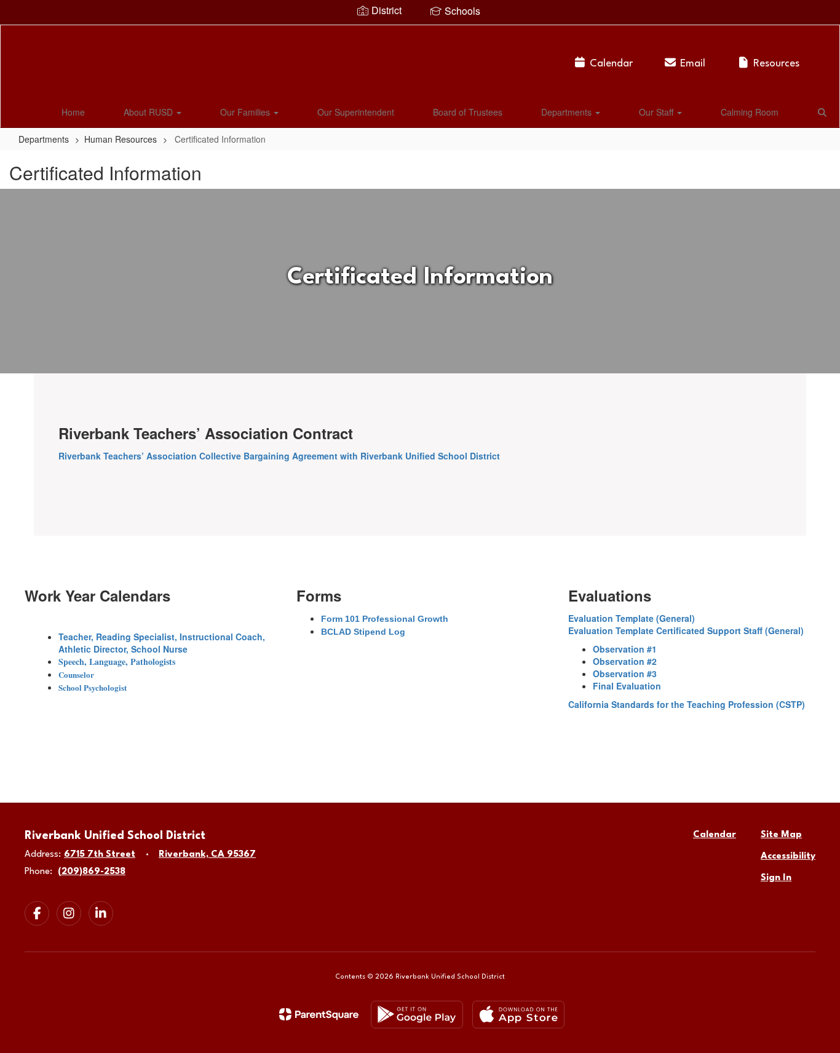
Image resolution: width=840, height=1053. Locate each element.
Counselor (76, 674)
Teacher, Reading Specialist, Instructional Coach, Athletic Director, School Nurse (161, 642)
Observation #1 (625, 649)
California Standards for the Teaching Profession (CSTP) (686, 704)
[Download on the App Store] (518, 1014)
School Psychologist (92, 687)
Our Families (246, 112)
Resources (776, 63)
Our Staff (657, 112)
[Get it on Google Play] (417, 1014)
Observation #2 (625, 661)
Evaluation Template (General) (631, 618)
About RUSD (149, 112)
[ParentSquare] (319, 1014)
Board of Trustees (467, 112)
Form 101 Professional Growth (384, 619)
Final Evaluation (627, 686)
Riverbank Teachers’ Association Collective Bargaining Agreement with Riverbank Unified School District (279, 456)
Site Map (781, 835)
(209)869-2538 (91, 871)
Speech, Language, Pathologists (116, 661)
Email (692, 63)
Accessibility (788, 856)
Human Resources (120, 139)
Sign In (776, 878)
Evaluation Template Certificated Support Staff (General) (686, 630)
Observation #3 (625, 673)
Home (73, 112)
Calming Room (750, 112)
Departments (567, 112)
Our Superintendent (355, 112)
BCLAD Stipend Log (363, 632)
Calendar (611, 63)
